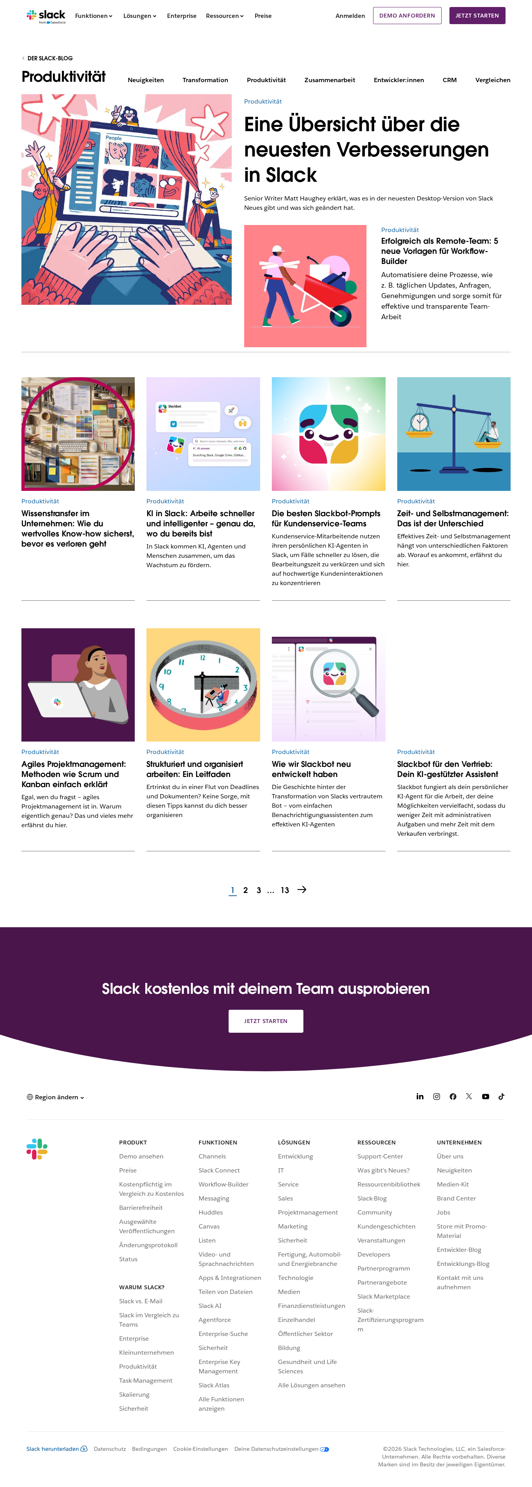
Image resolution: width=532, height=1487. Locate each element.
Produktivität (266, 80)
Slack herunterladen (52, 1448)
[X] (469, 1098)
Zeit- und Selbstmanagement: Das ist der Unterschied (453, 518)
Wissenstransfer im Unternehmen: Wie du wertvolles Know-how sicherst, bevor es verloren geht (77, 528)
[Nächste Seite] (302, 890)
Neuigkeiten (146, 80)
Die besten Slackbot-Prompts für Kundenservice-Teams (326, 518)
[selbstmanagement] (454, 433)
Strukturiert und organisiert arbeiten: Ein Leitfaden (194, 769)
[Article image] (305, 229)
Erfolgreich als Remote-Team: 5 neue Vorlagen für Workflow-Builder (439, 251)
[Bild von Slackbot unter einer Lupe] (328, 685)
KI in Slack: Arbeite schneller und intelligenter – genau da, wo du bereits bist (200, 523)
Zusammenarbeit (330, 80)
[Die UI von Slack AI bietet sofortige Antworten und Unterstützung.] (203, 433)
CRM (450, 80)
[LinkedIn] (420, 1098)
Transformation (205, 80)
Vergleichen (493, 80)
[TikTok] (502, 1098)
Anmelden (350, 15)
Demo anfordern (407, 15)
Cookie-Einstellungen (200, 1448)
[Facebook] (452, 1098)
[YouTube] (485, 1098)
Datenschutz (110, 1448)
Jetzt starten (477, 15)
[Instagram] (436, 1098)
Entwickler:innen (399, 80)
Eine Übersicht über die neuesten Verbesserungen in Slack (366, 150)
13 (283, 890)
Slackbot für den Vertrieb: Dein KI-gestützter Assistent (447, 769)
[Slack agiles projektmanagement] (78, 685)
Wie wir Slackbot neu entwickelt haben (311, 769)
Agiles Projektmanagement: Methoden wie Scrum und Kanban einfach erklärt (73, 774)
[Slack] (46, 16)
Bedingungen (149, 1448)
